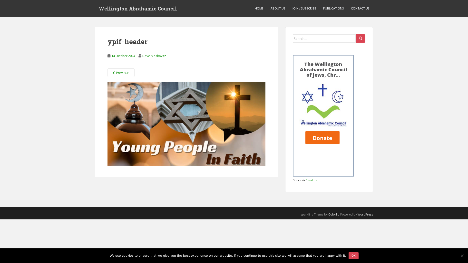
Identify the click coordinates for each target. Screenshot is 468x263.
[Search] (360, 38)
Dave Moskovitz (154, 56)
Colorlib (334, 214)
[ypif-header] (186, 123)
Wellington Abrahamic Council (138, 8)
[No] (461, 255)
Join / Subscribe (304, 8)
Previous (122, 72)
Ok (353, 255)
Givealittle (311, 180)
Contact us (360, 8)
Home (259, 8)
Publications (333, 8)
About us (278, 8)
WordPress (365, 214)
